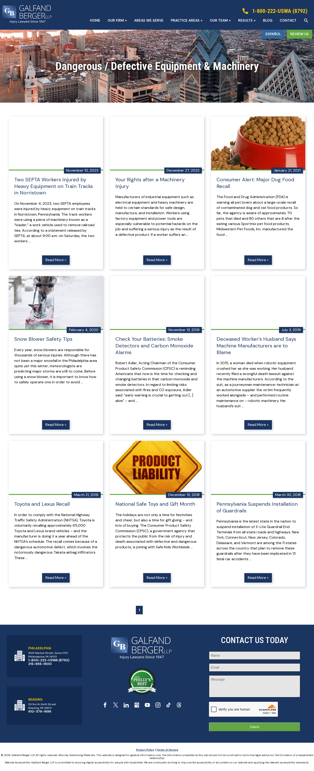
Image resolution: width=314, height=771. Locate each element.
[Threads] (179, 706)
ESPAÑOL (273, 34)
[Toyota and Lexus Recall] (56, 468)
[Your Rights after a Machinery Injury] (157, 143)
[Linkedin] (126, 706)
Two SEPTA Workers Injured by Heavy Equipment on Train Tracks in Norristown (53, 186)
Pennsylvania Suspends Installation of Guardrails (257, 507)
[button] (306, 20)
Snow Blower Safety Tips (43, 339)
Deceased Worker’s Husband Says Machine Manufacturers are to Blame (256, 345)
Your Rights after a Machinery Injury (150, 183)
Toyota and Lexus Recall (42, 504)
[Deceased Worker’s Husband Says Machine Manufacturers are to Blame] (258, 303)
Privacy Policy (145, 749)
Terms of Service (167, 749)
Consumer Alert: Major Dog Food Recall (255, 183)
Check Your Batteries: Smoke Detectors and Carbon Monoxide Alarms (154, 345)
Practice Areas (185, 20)
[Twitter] (115, 706)
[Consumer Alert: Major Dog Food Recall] (258, 143)
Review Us (299, 34)
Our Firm (116, 20)
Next (171, 610)
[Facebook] (105, 706)
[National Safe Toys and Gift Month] (157, 468)
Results (245, 20)
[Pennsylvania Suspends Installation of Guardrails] (258, 468)
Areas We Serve (148, 20)
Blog (267, 20)
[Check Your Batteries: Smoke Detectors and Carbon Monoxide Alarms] (157, 303)
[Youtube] (147, 706)
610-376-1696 (39, 711)
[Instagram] (158, 706)
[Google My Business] (137, 706)
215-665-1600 (40, 664)
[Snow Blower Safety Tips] (56, 303)
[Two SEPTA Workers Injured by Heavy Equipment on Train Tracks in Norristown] (56, 143)
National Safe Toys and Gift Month (155, 504)
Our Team (219, 20)
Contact (288, 20)
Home (95, 20)
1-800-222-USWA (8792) (48, 660)
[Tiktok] (168, 706)
